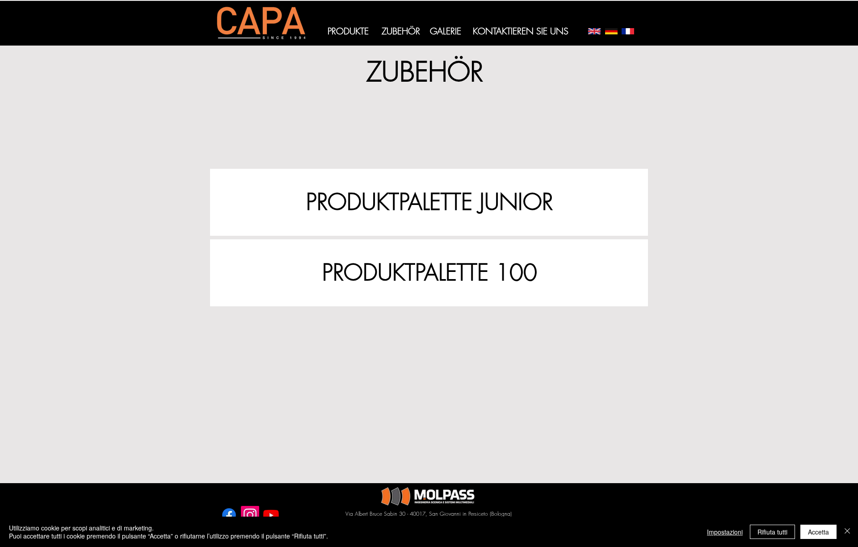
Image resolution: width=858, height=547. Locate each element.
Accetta (818, 531)
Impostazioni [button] (725, 531)
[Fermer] (847, 532)
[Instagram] (250, 515)
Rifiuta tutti (772, 531)
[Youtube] (271, 515)
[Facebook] (229, 515)
